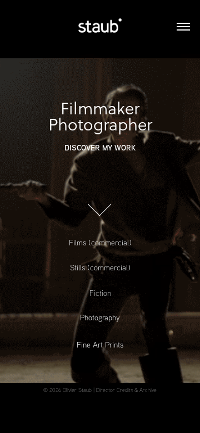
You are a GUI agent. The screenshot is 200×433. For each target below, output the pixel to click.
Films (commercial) (100, 243)
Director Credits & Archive (126, 389)
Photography (100, 318)
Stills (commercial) (100, 268)
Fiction (100, 293)
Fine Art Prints (100, 345)
